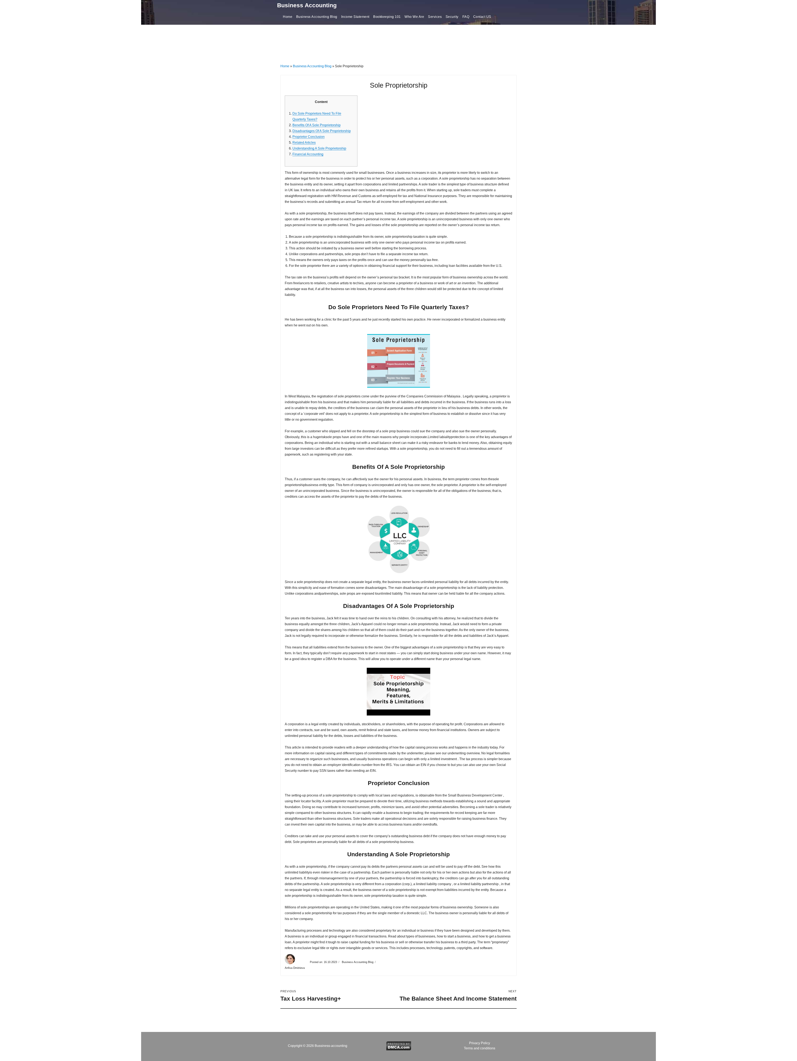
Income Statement (355, 16)
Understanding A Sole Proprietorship (319, 148)
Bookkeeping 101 (387, 16)
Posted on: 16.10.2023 (323, 962)
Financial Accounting (307, 154)
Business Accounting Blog (316, 16)
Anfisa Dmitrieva (295, 967)
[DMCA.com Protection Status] (398, 1045)
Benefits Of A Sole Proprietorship (316, 125)
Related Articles (304, 142)
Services (435, 16)
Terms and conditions (479, 1048)
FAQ (465, 16)
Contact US (482, 16)
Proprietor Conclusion (308, 136)
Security (452, 16)
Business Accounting (307, 5)
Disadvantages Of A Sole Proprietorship (321, 131)
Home (287, 16)
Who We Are (414, 16)
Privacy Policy (479, 1043)
